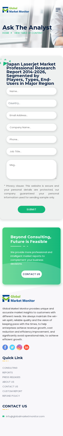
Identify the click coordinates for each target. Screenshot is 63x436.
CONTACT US (31, 274)
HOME (5, 33)
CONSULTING (9, 367)
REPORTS (7, 372)
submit (31, 209)
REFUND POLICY (11, 395)
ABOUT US (8, 381)
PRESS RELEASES (11, 377)
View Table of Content (28, 33)
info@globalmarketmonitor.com (25, 416)
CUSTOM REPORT (12, 391)
